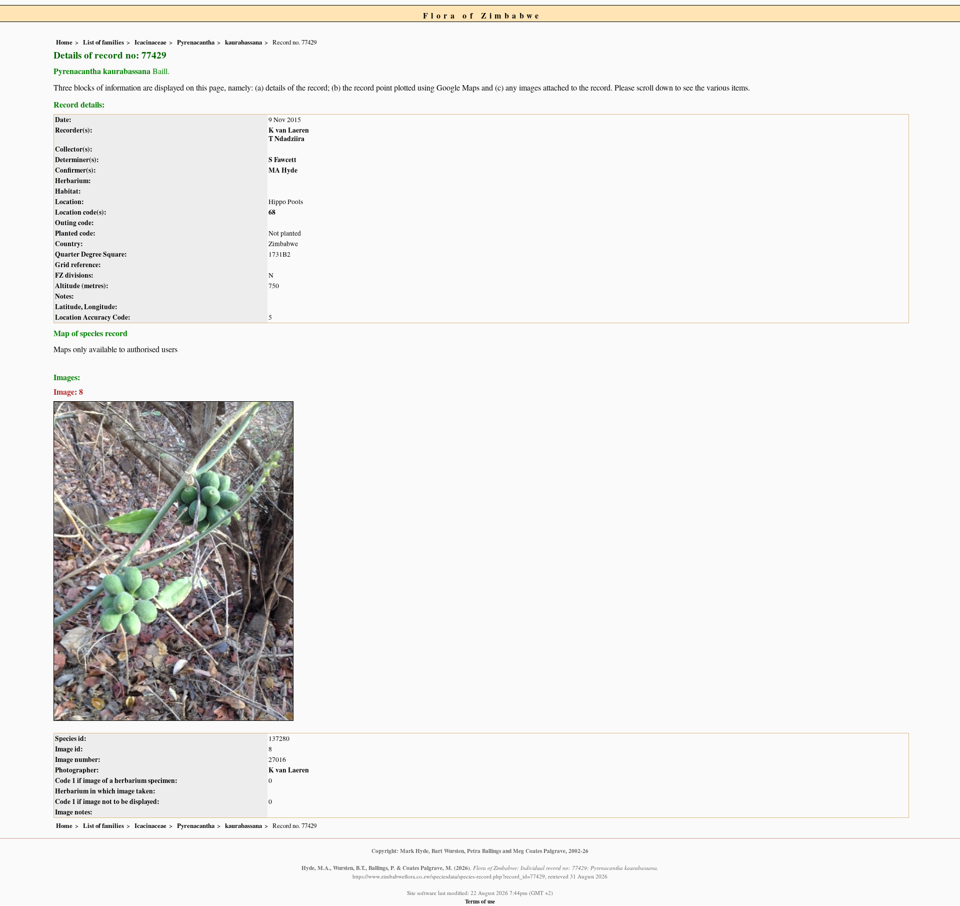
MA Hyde (283, 170)
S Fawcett (282, 160)
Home (64, 42)
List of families (103, 42)
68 (272, 212)
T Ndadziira (286, 139)
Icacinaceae (150, 42)
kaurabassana (243, 42)
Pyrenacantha (195, 42)
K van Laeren (288, 130)
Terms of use (480, 901)
